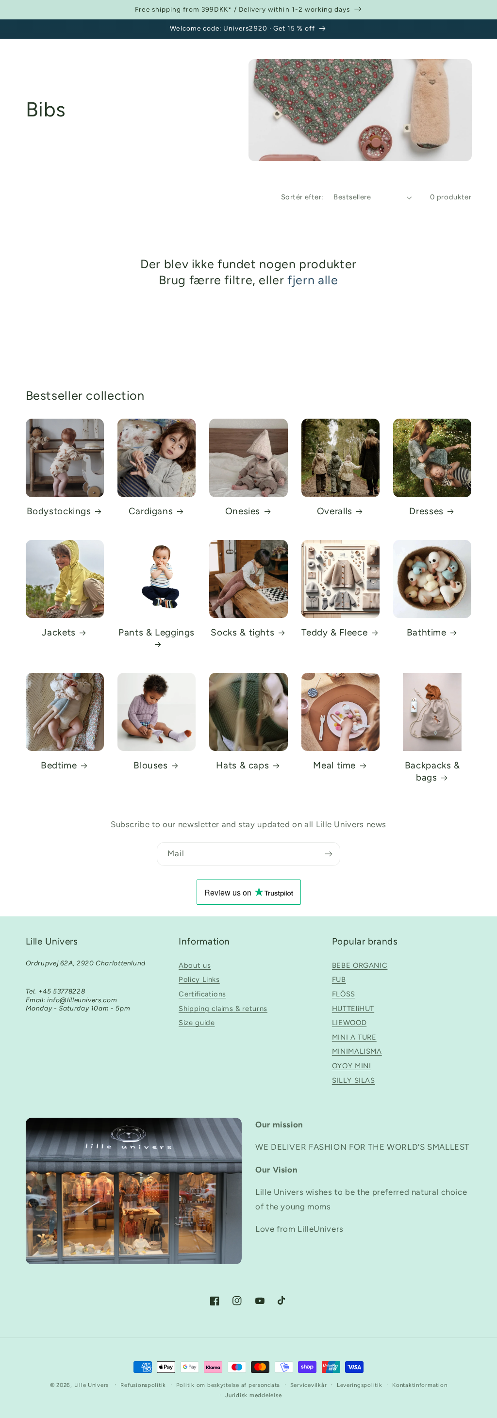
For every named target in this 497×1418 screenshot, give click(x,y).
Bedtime (59, 765)
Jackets (58, 632)
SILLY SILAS (353, 1080)
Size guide (197, 1022)
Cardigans (151, 511)
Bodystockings (59, 511)
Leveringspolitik (359, 1385)
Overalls (334, 511)
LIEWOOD (349, 1022)
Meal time (334, 765)
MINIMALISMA (357, 1051)
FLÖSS (343, 994)
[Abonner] (328, 854)
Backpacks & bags (432, 771)
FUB (339, 979)
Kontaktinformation (419, 1385)
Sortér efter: (302, 197)
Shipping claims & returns (223, 1008)
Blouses (150, 765)
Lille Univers (91, 1385)
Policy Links (199, 979)
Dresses (426, 511)
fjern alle (312, 280)
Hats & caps (242, 765)
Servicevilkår (308, 1385)
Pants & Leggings (156, 632)
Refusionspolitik (143, 1385)
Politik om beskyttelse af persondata (228, 1385)
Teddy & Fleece (334, 632)
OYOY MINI (351, 1065)
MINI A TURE (354, 1037)
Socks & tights (242, 632)
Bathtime (427, 632)
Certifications (202, 994)
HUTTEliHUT (353, 1008)
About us (195, 965)
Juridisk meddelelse (253, 1395)
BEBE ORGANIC (360, 965)
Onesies (242, 511)
